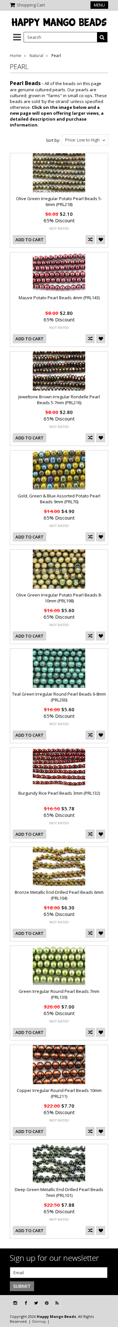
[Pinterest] (47, 1303)
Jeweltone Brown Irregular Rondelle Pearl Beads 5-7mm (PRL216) (59, 399)
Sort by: (53, 140)
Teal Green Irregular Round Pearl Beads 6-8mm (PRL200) (59, 697)
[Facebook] (26, 1303)
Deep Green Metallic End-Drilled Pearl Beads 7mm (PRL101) (59, 1192)
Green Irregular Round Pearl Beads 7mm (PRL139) (59, 994)
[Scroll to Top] (108, 1303)
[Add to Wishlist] (100, 239)
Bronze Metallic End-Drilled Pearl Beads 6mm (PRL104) (59, 895)
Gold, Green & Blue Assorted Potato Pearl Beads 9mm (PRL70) (59, 499)
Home (15, 55)
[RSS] (57, 1303)
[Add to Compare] (90, 239)
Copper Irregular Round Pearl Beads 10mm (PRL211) (59, 1093)
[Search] (102, 37)
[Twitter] (36, 1303)
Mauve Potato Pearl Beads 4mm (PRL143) (59, 298)
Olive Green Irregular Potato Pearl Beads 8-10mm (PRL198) (59, 598)
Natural (36, 55)
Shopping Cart (31, 5)
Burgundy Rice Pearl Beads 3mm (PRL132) (59, 793)
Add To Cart (29, 240)
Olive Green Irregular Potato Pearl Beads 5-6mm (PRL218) (59, 201)
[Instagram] (15, 1303)
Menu (99, 5)
